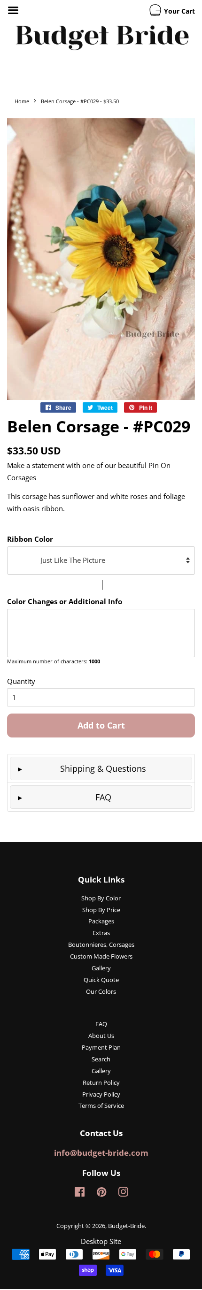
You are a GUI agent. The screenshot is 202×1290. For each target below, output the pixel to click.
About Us (101, 1035)
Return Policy (101, 1082)
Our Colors (101, 991)
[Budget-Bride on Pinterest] (101, 1194)
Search (101, 1059)
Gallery (101, 968)
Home (22, 101)
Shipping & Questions (103, 768)
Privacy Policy (101, 1094)
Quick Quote (101, 979)
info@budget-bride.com (101, 1152)
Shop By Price (101, 910)
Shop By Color (101, 898)
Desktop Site (101, 1241)
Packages (101, 921)
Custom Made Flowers (101, 956)
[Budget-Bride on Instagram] (123, 1194)
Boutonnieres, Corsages (101, 944)
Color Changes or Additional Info (64, 601)
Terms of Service (101, 1105)
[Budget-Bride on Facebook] (79, 1194)
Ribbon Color (30, 539)
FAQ (103, 797)
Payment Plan (101, 1047)
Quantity (21, 681)
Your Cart (178, 11)
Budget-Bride (126, 1225)
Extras (101, 933)
